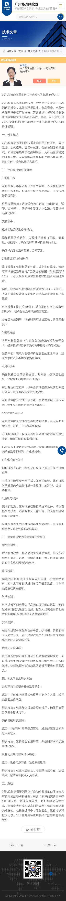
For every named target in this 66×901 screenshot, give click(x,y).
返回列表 (35, 829)
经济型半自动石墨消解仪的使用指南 (54, 845)
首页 (20, 51)
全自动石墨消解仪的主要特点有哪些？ (12, 845)
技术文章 (32, 51)
